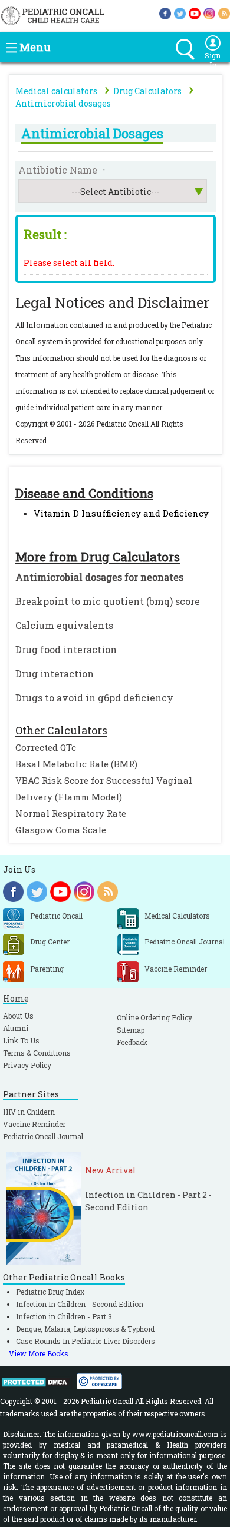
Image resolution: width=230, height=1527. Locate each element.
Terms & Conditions (37, 1052)
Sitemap (130, 1029)
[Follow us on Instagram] (209, 12)
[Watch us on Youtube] (195, 12)
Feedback (132, 1042)
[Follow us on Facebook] (165, 12)
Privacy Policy (27, 1065)
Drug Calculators (147, 91)
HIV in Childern (29, 1111)
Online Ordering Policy (154, 1017)
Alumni (15, 1028)
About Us (18, 1015)
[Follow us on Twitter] (180, 12)
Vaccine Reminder (34, 1124)
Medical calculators (56, 91)
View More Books (38, 1353)
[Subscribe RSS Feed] (224, 12)
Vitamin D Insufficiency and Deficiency (121, 513)
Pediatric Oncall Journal (43, 1136)
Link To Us (21, 1040)
